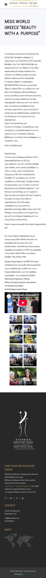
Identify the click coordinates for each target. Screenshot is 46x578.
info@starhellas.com (12, 518)
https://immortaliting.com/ (16, 123)
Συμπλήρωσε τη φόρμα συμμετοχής (18, 486)
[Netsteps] (27, 574)
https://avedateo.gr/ (13, 145)
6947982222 (9, 521)
